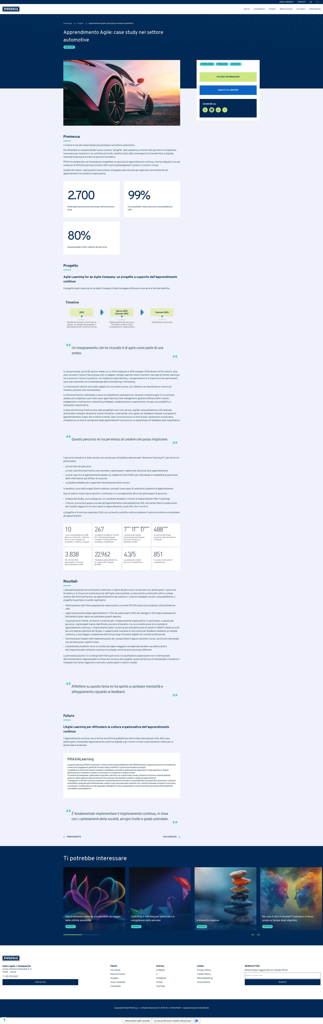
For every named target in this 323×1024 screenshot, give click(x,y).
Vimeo (159, 982)
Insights (272, 9)
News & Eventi (286, 9)
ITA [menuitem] (317, 2)
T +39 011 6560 (10, 976)
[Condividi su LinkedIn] (211, 109)
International (314, 9)
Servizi (247, 9)
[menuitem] (318, 2)
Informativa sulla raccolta (137, 1020)
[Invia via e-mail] (224, 109)
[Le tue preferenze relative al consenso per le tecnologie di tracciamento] (4, 1019)
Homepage (67, 23)
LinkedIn (160, 970)
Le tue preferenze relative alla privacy (172, 1020)
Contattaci (40, 982)
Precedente (74, 837)
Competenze (259, 9)
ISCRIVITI (283, 982)
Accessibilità (203, 982)
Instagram (161, 978)
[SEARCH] (311, 2)
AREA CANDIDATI (286, 2)
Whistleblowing (205, 978)
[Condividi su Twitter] (205, 109)
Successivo (170, 837)
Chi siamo (301, 9)
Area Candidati (117, 982)
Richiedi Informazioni (228, 77)
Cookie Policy (204, 974)
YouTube (160, 986)
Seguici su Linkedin (228, 90)
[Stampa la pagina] (218, 109)
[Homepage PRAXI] (9, 958)
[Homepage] (11, 9)
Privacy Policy (204, 970)
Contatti (302, 2)
